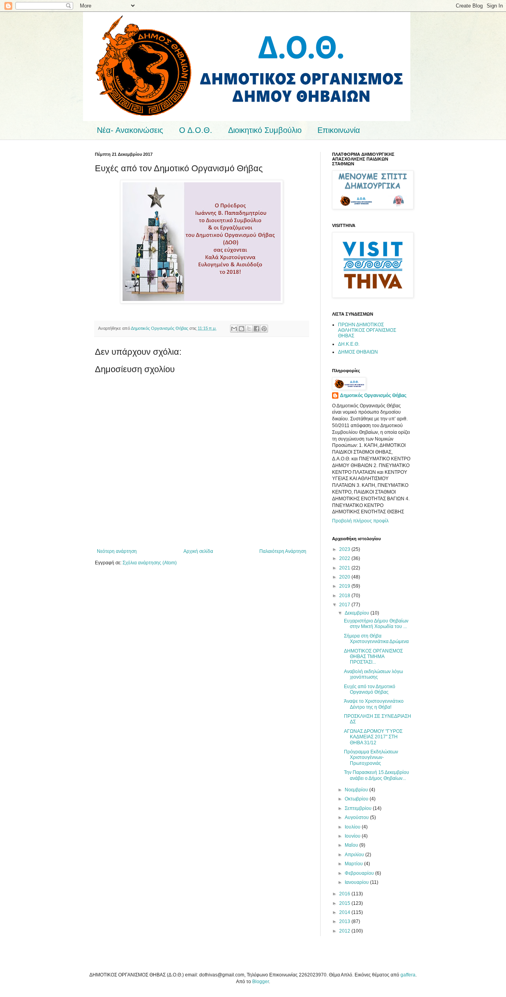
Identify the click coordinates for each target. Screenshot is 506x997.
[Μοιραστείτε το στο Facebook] (257, 329)
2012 (345, 931)
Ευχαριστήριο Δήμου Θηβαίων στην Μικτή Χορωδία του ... (376, 623)
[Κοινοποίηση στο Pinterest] (264, 329)
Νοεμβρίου (357, 790)
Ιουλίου (353, 827)
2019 (345, 586)
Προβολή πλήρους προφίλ (360, 521)
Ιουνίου (353, 836)
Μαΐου (352, 845)
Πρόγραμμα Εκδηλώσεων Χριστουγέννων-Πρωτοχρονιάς (371, 757)
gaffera (407, 975)
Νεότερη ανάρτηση (117, 551)
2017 (345, 604)
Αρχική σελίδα (198, 551)
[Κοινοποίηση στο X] (249, 329)
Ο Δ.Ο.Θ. (195, 130)
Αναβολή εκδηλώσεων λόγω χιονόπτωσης (373, 674)
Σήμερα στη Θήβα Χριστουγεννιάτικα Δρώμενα (376, 638)
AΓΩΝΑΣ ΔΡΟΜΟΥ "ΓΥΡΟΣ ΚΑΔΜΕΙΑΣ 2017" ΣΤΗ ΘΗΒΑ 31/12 (373, 736)
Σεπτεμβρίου (359, 808)
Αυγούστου (357, 817)
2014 (345, 912)
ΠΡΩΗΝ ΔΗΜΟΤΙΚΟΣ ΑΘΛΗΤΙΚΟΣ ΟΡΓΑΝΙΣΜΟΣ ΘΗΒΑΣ (367, 330)
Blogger (260, 981)
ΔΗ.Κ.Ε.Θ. (348, 344)
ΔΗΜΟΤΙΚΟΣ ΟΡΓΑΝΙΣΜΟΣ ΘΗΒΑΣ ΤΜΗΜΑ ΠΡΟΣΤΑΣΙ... (373, 656)
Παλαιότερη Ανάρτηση (282, 551)
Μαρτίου (354, 863)
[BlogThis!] (241, 329)
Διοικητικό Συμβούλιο (265, 130)
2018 (345, 595)
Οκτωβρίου (357, 799)
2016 (345, 894)
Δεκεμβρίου (357, 613)
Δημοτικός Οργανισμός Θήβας (373, 395)
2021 (345, 568)
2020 (345, 577)
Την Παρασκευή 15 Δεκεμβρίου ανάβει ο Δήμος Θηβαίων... (376, 775)
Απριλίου (355, 854)
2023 (345, 549)
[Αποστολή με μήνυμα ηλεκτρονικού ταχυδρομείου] (234, 329)
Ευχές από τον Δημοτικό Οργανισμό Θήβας (369, 689)
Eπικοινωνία (338, 130)
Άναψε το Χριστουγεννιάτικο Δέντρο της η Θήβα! (374, 703)
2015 (345, 903)
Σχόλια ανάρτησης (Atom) (150, 563)
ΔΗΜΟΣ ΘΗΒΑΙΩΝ (358, 352)
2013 (345, 921)
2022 (345, 558)
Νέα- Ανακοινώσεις (130, 130)
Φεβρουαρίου (360, 873)
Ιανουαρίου (357, 882)
